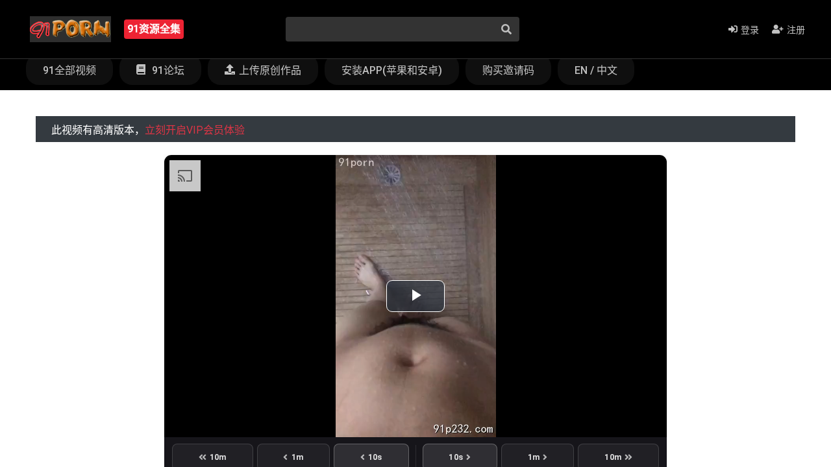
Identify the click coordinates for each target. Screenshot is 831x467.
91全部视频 (69, 70)
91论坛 (166, 70)
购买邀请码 (508, 70)
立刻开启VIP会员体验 (195, 130)
